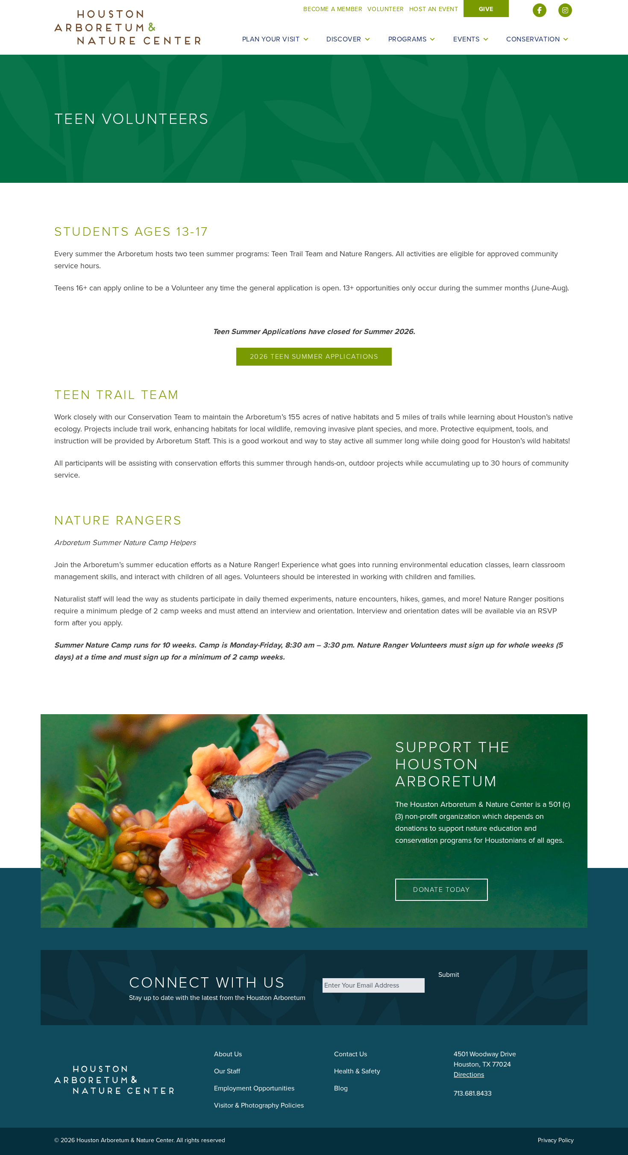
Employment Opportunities (254, 1088)
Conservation (533, 39)
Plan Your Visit (271, 39)
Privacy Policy (556, 1140)
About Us (228, 1054)
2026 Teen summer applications (314, 356)
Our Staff (227, 1071)
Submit (448, 974)
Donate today (441, 889)
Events (466, 39)
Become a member (332, 9)
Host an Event (433, 9)
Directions (469, 1074)
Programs (407, 39)
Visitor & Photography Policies (259, 1105)
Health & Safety (357, 1071)
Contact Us (350, 1054)
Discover (343, 39)
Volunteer (385, 9)
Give (486, 9)
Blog (341, 1088)
